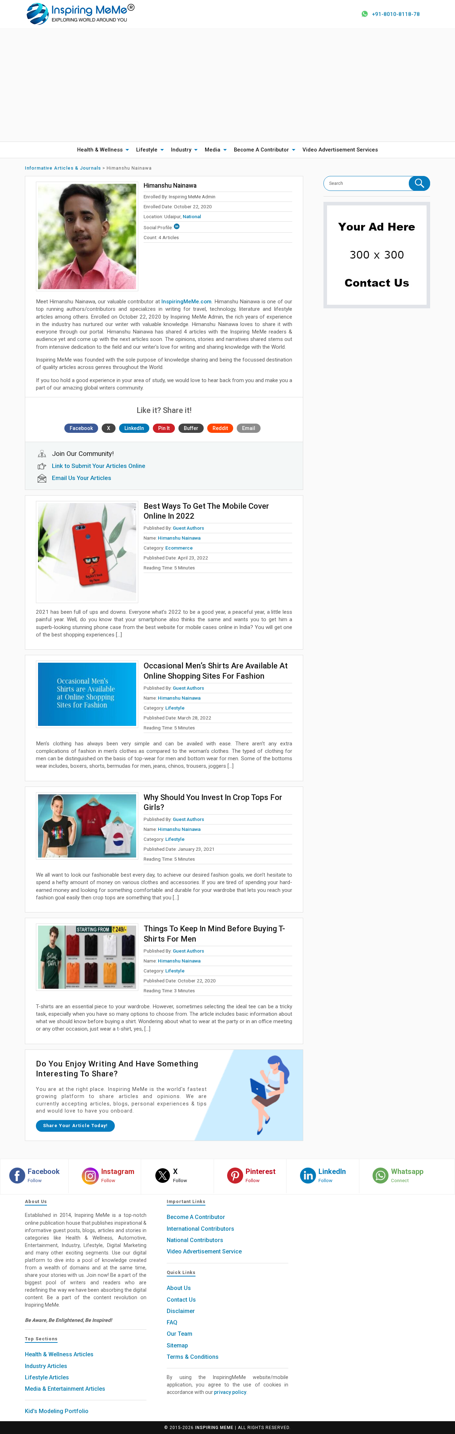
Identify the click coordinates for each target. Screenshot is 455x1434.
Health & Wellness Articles (59, 1354)
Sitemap (177, 1345)
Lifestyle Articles (47, 1377)
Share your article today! (75, 1125)
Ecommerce (179, 548)
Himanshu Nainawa (179, 538)
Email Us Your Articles (81, 477)
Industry (181, 150)
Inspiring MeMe (214, 1427)
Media (212, 150)
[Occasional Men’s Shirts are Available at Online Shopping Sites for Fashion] (87, 694)
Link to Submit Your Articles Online (98, 465)
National (192, 216)
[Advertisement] (227, 84)
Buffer (191, 428)
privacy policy (230, 1392)
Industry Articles (46, 1366)
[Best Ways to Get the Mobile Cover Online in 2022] (87, 552)
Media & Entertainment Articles (65, 1388)
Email (248, 428)
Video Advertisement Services (340, 150)
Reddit (220, 428)
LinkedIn (134, 428)
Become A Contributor (261, 150)
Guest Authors (188, 528)
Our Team (179, 1333)
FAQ (172, 1322)
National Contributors (195, 1240)
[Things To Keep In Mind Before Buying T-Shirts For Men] (87, 957)
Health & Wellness (100, 150)
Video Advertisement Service (204, 1251)
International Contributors (200, 1228)
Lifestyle (146, 150)
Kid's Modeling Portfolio (57, 1411)
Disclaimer (181, 1311)
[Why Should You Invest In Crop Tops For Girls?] (87, 826)
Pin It (164, 428)
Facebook (81, 428)
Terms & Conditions (193, 1356)
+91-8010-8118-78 (396, 14)
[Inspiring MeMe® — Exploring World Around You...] (80, 13)
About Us (179, 1288)
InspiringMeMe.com (186, 301)
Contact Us (181, 1299)
